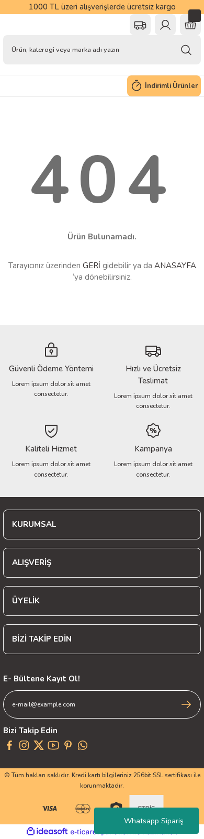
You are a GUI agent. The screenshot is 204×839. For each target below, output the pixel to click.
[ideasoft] (47, 831)
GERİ (91, 265)
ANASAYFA (175, 265)
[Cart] (190, 24)
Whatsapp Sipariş (154, 821)
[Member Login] (165, 24)
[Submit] (186, 704)
